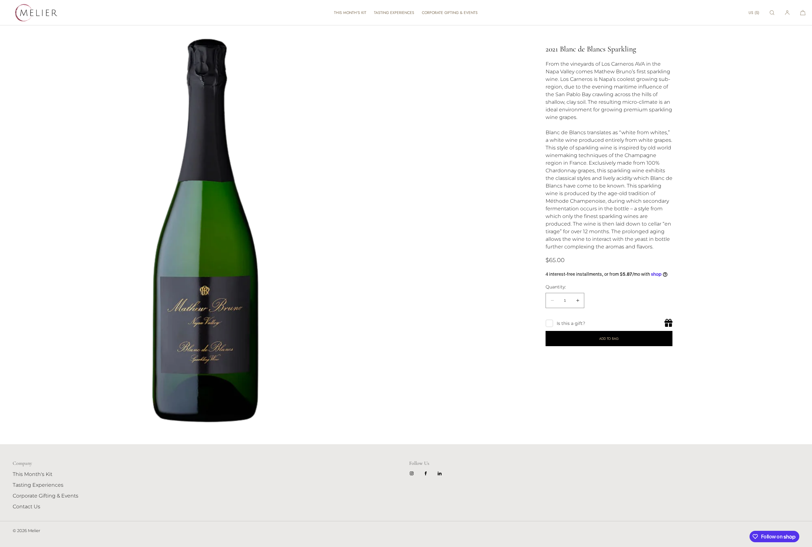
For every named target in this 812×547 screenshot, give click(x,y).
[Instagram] (413, 473)
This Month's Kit (350, 13)
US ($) (754, 13)
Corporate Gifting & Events (450, 13)
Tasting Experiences (394, 13)
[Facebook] (427, 473)
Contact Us (26, 507)
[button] (772, 12)
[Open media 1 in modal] (203, 228)
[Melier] (34, 13)
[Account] (787, 12)
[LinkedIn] (441, 473)
